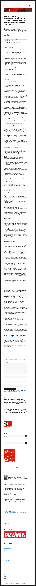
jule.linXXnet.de (6, 583)
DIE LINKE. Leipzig (7, 545)
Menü (30, 5)
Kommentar (6, 362)
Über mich (5, 567)
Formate (5, 576)
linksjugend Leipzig (7, 548)
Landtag (5, 572)
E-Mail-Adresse (7, 379)
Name (5, 375)
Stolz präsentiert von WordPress (20, 583)
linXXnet (6, 549)
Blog (4, 565)
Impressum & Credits (7, 560)
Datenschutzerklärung (7, 559)
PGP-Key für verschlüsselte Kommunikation (11, 512)
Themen (5, 578)
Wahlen (5, 580)
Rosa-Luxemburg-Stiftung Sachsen (10, 550)
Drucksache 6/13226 (7, 317)
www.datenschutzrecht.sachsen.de (14, 336)
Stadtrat (5, 574)
